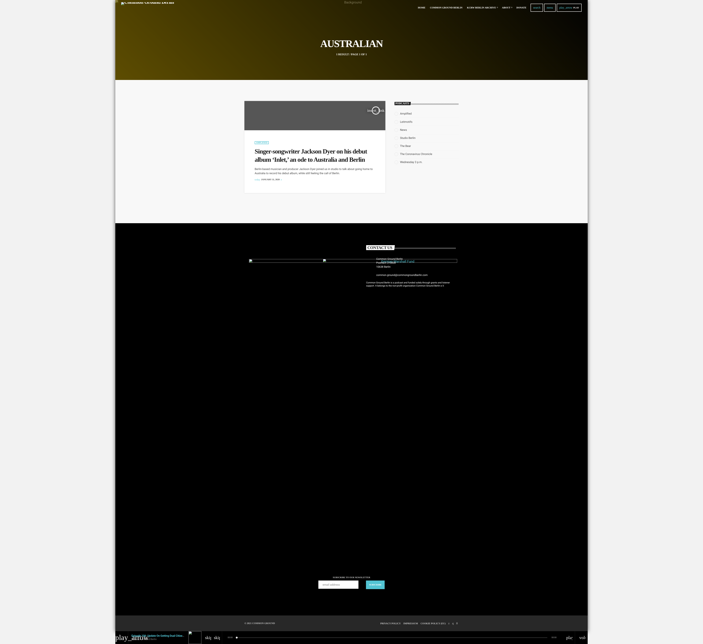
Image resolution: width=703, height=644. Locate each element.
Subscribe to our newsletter (351, 577)
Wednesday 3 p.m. (411, 162)
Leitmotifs (406, 121)
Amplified (261, 143)
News (403, 130)
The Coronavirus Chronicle (416, 154)
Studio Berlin (407, 138)
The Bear (405, 146)
